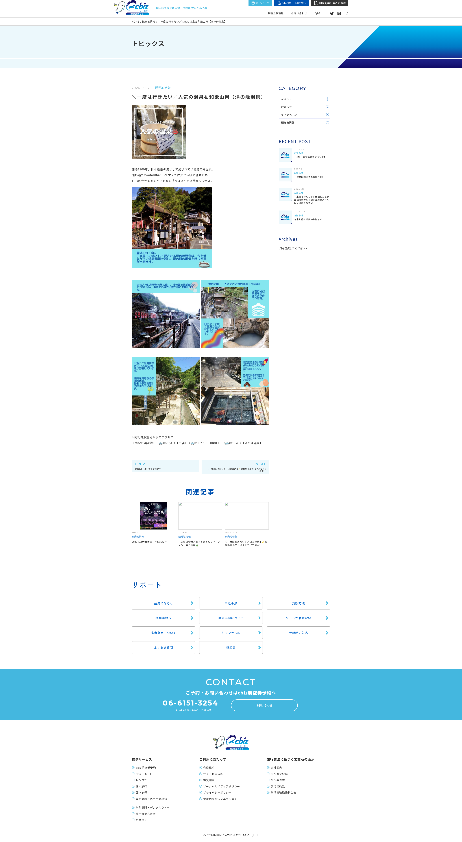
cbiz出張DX (143, 773)
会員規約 (209, 767)
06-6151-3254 (190, 703)
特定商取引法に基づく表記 (220, 798)
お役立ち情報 (276, 13)
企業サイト (143, 820)
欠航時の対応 (298, 632)
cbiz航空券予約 (146, 767)
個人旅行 (141, 786)
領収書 (231, 647)
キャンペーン (289, 114)
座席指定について (163, 632)
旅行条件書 (278, 780)
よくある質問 (163, 647)
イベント (286, 99)
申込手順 (231, 603)
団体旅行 (141, 792)
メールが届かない (298, 618)
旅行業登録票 (279, 773)
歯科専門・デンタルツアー (153, 807)
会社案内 (276, 767)
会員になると (163, 603)
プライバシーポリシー (217, 792)
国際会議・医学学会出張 (151, 798)
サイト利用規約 (213, 773)
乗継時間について (231, 618)
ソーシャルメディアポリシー (221, 786)
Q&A (318, 13)
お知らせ (286, 107)
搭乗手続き (164, 618)
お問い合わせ (299, 13)
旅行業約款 (278, 786)
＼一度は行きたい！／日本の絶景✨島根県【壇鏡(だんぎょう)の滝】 (236, 467)
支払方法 (298, 603)
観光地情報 (288, 122)
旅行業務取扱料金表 (283, 792)
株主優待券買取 (146, 813)
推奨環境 (209, 780)
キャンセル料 (231, 632)
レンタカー (143, 780)
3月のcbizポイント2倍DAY (148, 466)
